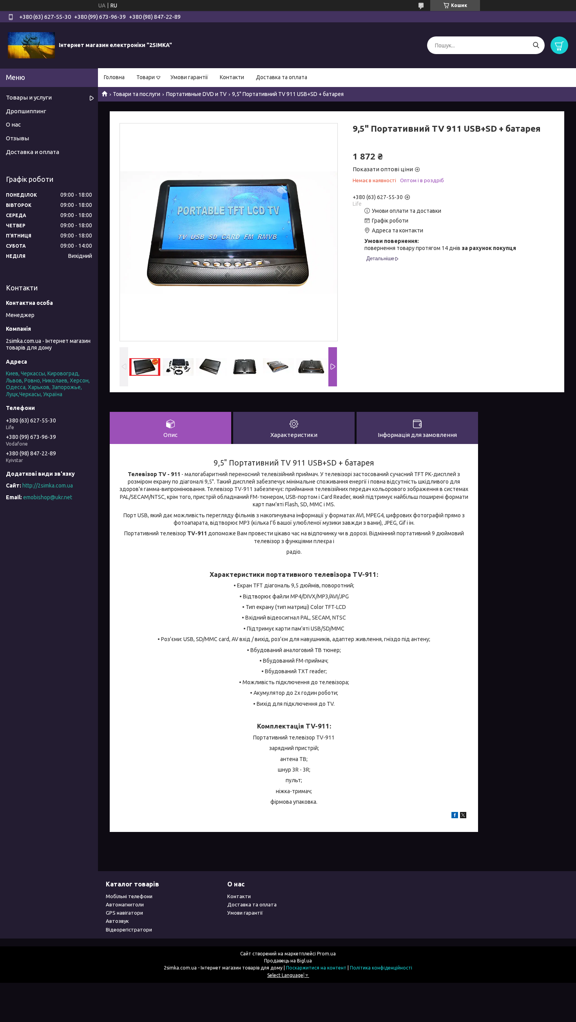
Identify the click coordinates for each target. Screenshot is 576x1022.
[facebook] (454, 816)
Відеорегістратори (129, 929)
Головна (114, 77)
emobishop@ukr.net (47, 497)
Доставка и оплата (32, 152)
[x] (463, 816)
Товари (145, 77)
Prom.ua (326, 953)
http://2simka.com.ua (47, 485)
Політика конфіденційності (381, 967)
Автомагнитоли (125, 904)
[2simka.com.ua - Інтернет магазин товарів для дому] (31, 45)
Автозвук (117, 921)
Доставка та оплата (281, 77)
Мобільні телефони (129, 896)
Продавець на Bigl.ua (288, 960)
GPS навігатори (124, 912)
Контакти (232, 77)
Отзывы (17, 138)
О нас (13, 124)
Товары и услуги (29, 97)
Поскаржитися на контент (316, 967)
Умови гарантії (189, 77)
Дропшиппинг (26, 111)
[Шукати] (536, 45)
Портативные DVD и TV (196, 94)
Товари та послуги (136, 94)
